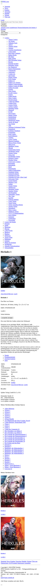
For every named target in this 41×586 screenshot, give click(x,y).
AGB (10, 563)
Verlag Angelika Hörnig (15, 205)
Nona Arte (11, 155)
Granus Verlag (12, 105)
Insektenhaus (12, 117)
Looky (15, 294)
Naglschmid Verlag (14, 149)
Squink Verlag (12, 186)
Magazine (7, 227)
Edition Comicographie (15, 84)
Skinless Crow (12, 182)
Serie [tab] (6, 360)
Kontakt (14, 563)
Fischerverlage (12, 100)
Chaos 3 (7, 427)
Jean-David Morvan (7, 294)
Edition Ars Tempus (14, 82)
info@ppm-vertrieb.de (7, 577)
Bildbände (8, 239)
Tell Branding (12, 193)
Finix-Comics (12, 98)
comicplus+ (11, 72)
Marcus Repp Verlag (14, 143)
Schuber (7, 241)
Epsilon (10, 89)
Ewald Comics (12, 93)
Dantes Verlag (12, 77)
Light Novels (8, 230)
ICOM (10, 112)
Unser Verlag (12, 201)
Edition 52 (11, 81)
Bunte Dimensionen (14, 69)
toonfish (10, 198)
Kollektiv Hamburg (14, 131)
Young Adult (8, 237)
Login (2, 20)
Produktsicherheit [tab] (10, 357)
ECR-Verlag (12, 79)
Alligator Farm (12, 43)
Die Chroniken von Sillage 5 (13, 431)
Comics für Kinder (10, 222)
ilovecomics (12, 113)
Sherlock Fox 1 (9, 463)
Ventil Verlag (12, 203)
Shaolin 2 (7, 460)
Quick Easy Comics (14, 162)
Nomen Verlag (12, 153)
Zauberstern (12, 218)
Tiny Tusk (11, 196)
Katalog (7, 10)
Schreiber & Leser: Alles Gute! (17, 177)
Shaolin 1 (7, 458)
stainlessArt (11, 187)
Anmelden (27, 563)
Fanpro (10, 94)
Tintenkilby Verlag (14, 194)
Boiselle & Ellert (13, 63)
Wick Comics (12, 210)
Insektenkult (12, 119)
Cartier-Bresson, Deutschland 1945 (15, 422)
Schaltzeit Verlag (13, 172)
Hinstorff (11, 110)
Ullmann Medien (13, 199)
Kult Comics (12, 134)
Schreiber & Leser (13, 175)
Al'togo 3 (7, 414)
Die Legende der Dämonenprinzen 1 (16, 434)
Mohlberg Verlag (13, 146)
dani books (11, 75)
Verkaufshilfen (9, 248)
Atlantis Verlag (12, 46)
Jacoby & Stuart (13, 122)
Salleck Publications (14, 170)
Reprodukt (11, 163)
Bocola (10, 62)
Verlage (7, 15)
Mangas (7, 229)
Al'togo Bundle (9, 419)
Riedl (10, 167)
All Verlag (11, 41)
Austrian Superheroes (14, 50)
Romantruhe (12, 168)
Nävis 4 (7, 455)
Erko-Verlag (12, 91)
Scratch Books (12, 180)
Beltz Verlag (12, 58)
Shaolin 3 (7, 462)
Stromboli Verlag (13, 189)
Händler (7, 13)
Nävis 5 (7, 457)
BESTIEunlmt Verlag (14, 60)
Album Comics (13, 39)
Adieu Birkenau (9, 408)
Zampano (11, 217)
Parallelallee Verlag (14, 156)
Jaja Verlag (11, 124)
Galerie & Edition (13, 101)
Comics (7, 38)
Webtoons (8, 236)
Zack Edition (12, 215)
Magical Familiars (13, 141)
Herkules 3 (8, 446)
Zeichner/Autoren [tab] (10, 359)
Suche (2, 22)
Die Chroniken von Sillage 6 (13, 433)
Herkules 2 (8, 445)
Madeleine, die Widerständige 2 (14, 450)
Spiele (6, 225)
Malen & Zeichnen (10, 242)
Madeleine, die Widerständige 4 (14, 453)
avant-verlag (12, 51)
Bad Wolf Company (14, 53)
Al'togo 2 (7, 412)
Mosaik (10, 148)
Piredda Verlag (12, 160)
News (6, 8)
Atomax (10, 48)
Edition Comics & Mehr (15, 86)
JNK (9, 125)
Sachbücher (8, 244)
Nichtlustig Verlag (13, 151)
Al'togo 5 (7, 417)
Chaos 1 (7, 424)
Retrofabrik (11, 165)
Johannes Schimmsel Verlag (16, 127)
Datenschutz (4, 563)
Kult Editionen (12, 136)
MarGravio (11, 144)
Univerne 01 (8, 469)
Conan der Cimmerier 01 (12, 429)
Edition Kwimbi (13, 88)
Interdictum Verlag (14, 120)
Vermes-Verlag (12, 206)
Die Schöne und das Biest (12, 443)
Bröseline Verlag (13, 65)
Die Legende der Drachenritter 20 (15, 439)
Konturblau (11, 132)
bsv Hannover (12, 67)
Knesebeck (11, 129)
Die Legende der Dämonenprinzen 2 (16, 436)
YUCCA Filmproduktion (16, 213)
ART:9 (10, 45)
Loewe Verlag (12, 139)
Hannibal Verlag (13, 108)
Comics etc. (11, 74)
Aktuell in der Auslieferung (9, 27)
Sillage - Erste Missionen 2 (13, 467)
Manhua (7, 234)
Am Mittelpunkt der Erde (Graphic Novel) (17, 420)
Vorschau (7, 12)
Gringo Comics (13, 106)
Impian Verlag (12, 115)
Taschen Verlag (13, 191)
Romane (7, 223)
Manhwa (7, 232)
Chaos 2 (7, 426)
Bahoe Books (12, 55)
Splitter (10, 184)
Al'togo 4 (7, 415)
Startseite (7, 6)
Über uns (7, 17)
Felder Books (12, 96)
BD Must (11, 57)
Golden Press (12, 103)
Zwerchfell (11, 220)
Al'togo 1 (7, 410)
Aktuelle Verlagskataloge (12, 246)
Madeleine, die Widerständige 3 (14, 451)
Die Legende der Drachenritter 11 (15, 438)
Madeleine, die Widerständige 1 (14, 448)
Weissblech (11, 208)
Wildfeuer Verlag (13, 211)
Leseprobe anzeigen (7, 317)
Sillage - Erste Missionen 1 (13, 465)
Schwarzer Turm (13, 179)
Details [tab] (7, 355)
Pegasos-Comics (13, 158)
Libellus (10, 137)
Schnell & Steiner (13, 174)
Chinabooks (12, 70)
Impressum (20, 563)
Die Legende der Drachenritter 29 (15, 441)
